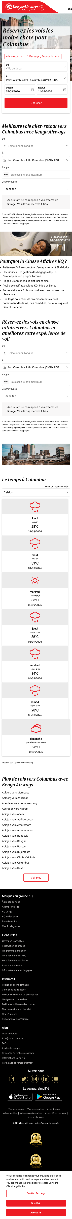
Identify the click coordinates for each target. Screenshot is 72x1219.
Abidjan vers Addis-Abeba (17, 819)
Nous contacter (10, 1033)
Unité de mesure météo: (57, 486)
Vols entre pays (53, 1109)
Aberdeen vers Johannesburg (19, 803)
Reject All (36, 1203)
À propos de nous (11, 901)
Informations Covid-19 (13, 1058)
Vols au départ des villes (31, 1113)
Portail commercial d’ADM (15, 960)
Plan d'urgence (9, 1014)
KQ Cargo (7, 911)
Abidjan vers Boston (14, 846)
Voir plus (36, 877)
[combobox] (37, 146)
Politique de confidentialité (15, 984)
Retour (41, 87)
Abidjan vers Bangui (14, 841)
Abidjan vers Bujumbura (16, 851)
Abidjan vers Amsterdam (16, 824)
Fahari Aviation (9, 921)
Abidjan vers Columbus (15, 862)
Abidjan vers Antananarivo (17, 830)
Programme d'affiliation (14, 950)
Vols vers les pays (16, 1109)
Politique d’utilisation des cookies (18, 1004)
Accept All (36, 1212)
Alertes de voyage (11, 1048)
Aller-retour (12, 56)
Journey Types (9, 181)
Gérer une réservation (13, 941)
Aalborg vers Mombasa (15, 792)
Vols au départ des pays (55, 1113)
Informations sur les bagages (17, 970)
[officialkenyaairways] (35, 1079)
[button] (43, 56)
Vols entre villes (10, 1113)
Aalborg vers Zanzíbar (15, 798)
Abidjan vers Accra (13, 814)
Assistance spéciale (12, 965)
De (7, 64)
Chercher (36, 102)
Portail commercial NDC (14, 955)
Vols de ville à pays (36, 1117)
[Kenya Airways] (13, 1079)
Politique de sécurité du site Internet (20, 994)
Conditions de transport (14, 989)
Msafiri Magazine (11, 926)
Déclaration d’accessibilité (15, 1019)
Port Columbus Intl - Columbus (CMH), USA (32, 80)
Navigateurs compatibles (14, 999)
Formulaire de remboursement (17, 1062)
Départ (9, 87)
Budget (5, 167)
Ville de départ (14, 68)
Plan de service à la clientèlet (16, 1009)
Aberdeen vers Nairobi (15, 808)
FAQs (5, 1043)
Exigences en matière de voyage (18, 1053)
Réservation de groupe (13, 945)
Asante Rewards (10, 906)
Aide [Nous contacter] (13, 1038)
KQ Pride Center (10, 916)
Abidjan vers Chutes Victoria (18, 857)
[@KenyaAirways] (24, 1079)
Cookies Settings (36, 1193)
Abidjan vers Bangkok (15, 835)
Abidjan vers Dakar (13, 868)
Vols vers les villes (35, 1109)
